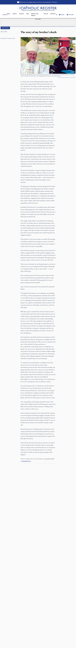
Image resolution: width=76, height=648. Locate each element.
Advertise (52, 13)
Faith (27, 13)
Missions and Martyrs (34, 14)
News (8, 13)
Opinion (15, 13)
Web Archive (5, 28)
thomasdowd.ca (26, 461)
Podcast (46, 13)
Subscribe (71, 14)
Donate (62, 14)
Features (21, 13)
